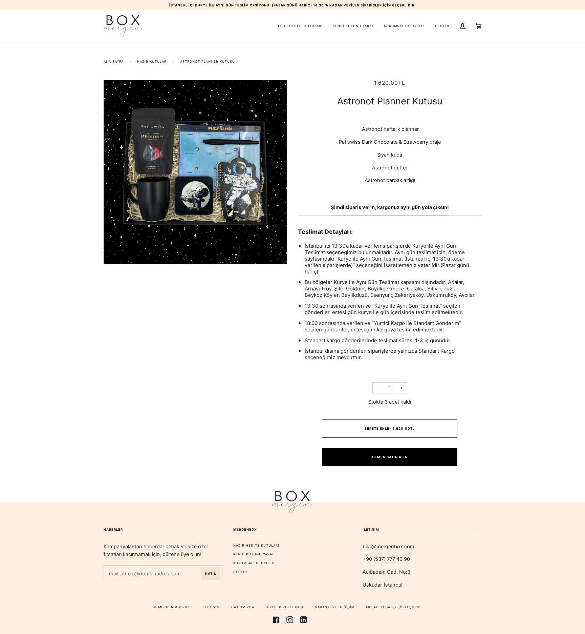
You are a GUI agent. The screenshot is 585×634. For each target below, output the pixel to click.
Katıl (210, 573)
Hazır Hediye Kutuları (256, 545)
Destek (240, 572)
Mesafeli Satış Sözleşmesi (393, 607)
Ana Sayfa (114, 61)
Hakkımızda (242, 607)
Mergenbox (169, 607)
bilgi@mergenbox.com (388, 547)
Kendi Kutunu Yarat (253, 554)
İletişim (211, 607)
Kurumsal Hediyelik (253, 563)
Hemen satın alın (390, 457)
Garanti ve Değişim (334, 607)
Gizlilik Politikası (284, 607)
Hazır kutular (152, 61)
